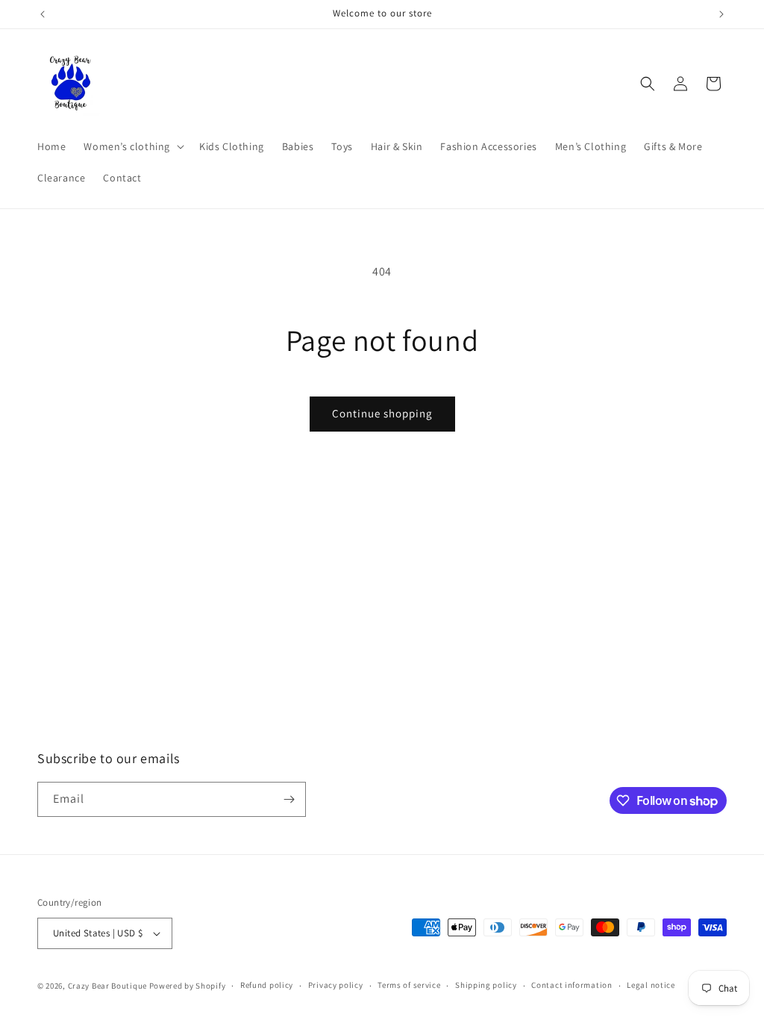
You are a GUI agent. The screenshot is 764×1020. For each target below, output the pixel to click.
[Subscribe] (288, 799)
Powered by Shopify (187, 985)
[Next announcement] (721, 14)
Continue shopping (382, 413)
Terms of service (409, 985)
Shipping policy (486, 985)
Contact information (571, 985)
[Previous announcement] (42, 14)
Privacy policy (335, 985)
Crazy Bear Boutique (107, 985)
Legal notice (650, 985)
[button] (132, 146)
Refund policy (266, 985)
